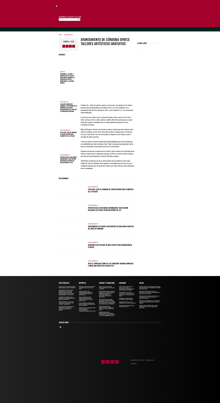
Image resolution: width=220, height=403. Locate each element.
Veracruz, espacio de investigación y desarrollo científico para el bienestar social (106, 308)
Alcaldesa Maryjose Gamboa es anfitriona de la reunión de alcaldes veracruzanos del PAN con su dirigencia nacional (68, 107)
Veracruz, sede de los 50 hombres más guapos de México (127, 302)
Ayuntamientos (68, 35)
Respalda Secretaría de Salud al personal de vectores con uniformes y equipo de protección (149, 292)
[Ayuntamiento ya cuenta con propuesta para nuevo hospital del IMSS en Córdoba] (72, 226)
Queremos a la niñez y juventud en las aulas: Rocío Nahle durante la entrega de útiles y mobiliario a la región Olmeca (67, 78)
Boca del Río (64, 101)
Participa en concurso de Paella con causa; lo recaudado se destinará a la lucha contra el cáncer (126, 288)
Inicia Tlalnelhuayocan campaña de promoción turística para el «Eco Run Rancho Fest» (86, 299)
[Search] (78, 19)
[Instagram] (67, 46)
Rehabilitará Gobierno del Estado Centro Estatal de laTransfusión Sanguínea (148, 306)
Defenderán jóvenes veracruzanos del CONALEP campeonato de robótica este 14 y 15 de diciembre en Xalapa (107, 314)
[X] (70, 46)
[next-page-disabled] (141, 49)
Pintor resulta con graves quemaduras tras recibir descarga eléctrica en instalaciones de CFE (68, 160)
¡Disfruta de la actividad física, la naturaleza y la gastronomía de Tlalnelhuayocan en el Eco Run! (87, 309)
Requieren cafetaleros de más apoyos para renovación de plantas (110, 246)
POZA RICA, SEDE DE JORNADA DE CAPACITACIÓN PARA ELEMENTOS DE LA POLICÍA (68, 134)
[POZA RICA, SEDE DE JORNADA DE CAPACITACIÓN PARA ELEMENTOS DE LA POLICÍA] (69, 122)
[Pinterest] (111, 98)
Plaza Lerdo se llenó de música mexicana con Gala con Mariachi (67, 287)
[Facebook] (63, 46)
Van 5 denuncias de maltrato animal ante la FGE (126, 306)
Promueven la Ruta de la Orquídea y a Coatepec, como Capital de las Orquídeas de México (126, 294)
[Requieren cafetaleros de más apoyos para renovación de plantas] (72, 245)
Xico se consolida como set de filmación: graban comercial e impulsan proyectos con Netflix (111, 264)
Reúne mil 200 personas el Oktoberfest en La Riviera (126, 299)
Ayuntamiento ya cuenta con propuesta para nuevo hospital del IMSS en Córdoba (111, 227)
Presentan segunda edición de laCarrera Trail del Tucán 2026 (87, 288)
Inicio (60, 35)
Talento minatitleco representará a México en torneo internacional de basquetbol (85, 293)
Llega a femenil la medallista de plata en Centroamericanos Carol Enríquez (87, 304)
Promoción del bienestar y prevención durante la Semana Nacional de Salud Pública (149, 302)
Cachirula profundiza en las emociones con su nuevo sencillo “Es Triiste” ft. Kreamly (66, 308)
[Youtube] (73, 46)
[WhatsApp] (117, 98)
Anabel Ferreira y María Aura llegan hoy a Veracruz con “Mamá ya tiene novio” (66, 303)
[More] (122, 98)
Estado (62, 71)
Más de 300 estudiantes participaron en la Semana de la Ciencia (107, 288)
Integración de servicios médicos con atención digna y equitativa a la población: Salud (149, 297)
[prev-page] (138, 49)
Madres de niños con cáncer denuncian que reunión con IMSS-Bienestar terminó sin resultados (150, 288)
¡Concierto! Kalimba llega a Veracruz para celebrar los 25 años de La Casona (67, 298)
